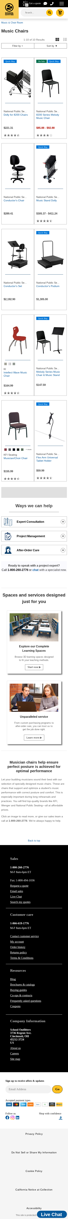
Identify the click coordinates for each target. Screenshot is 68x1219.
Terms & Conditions (21, 957)
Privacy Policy (34, 1133)
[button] (49, 1118)
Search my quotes (20, 902)
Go (57, 1089)
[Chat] (46, 3)
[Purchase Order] (45, 1104)
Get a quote (35, 3)
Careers (14, 1053)
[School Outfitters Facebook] (7, 1118)
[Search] (49, 12)
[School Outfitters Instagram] (13, 1118)
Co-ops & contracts (21, 995)
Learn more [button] (33, 737)
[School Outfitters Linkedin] (17, 1118)
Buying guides (18, 990)
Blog (13, 979)
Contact (24, 936)
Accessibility (34, 1208)
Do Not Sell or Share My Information (34, 1152)
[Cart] (60, 13)
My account (17, 941)
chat (35, 569)
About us (15, 1048)
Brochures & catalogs (22, 984)
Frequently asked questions (25, 1000)
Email (16, 891)
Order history (17, 947)
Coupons (15, 1006)
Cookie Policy (34, 1171)
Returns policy (18, 952)
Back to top (34, 840)
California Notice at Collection (34, 1189)
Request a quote (19, 885)
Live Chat (16, 896)
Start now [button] (33, 667)
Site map (15, 1058)
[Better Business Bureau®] (61, 1117)
